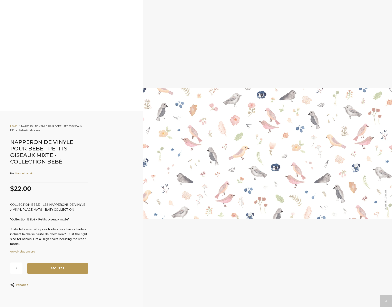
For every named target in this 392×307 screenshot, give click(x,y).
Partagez (22, 284)
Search (201, 39)
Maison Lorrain (24, 173)
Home (13, 126)
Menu (179, 39)
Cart (212, 39)
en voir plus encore (22, 251)
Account (190, 39)
